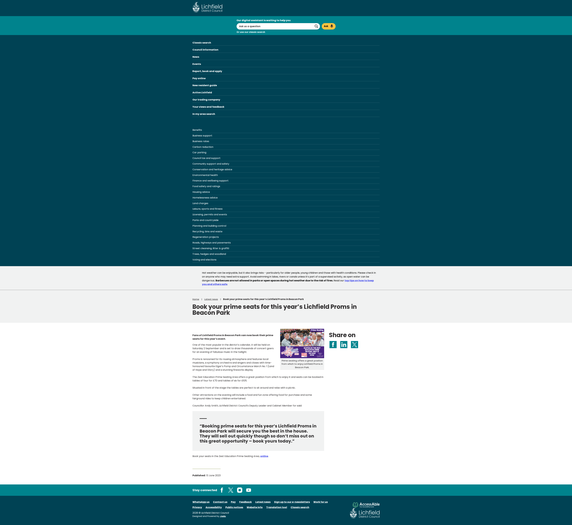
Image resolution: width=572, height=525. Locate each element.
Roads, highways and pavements (211, 242)
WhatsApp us (200, 502)
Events (196, 64)
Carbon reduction (202, 147)
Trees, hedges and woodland (209, 254)
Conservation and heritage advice (212, 169)
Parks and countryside (205, 220)
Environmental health (205, 175)
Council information (205, 49)
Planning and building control (209, 226)
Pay (233, 502)
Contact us (220, 502)
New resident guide (204, 85)
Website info (255, 507)
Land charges (200, 203)
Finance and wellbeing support (210, 180)
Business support (202, 135)
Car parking (199, 152)
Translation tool (276, 507)
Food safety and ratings (206, 186)
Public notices (234, 507)
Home (195, 299)
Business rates (200, 141)
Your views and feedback (208, 107)
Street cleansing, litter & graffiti (210, 248)
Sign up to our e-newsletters (292, 502)
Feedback (245, 502)
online (264, 456)
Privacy (197, 507)
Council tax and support (206, 158)
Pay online (199, 78)
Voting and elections (204, 259)
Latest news (211, 299)
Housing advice (201, 192)
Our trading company (206, 99)
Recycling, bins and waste (207, 231)
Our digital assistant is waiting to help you (264, 20)
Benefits (197, 130)
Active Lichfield (202, 92)
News (195, 57)
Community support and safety (210, 164)
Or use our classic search (251, 32)
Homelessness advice (205, 197)
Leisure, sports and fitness (207, 209)
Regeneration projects (205, 237)
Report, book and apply (207, 71)
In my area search (203, 114)
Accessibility (214, 507)
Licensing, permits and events (209, 214)
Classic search (201, 42)
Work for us (320, 502)
